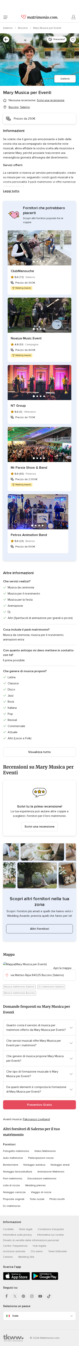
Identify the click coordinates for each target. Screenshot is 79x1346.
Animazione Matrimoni (50, 1171)
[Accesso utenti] (73, 17)
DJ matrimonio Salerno (51, 986)
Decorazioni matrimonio (41, 1178)
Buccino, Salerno (19, 107)
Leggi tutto (11, 191)
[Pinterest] (23, 1296)
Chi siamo (37, 1251)
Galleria (65, 78)
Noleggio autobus (34, 1164)
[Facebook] (6, 1296)
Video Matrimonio (45, 1151)
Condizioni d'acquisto (51, 1229)
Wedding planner (35, 1185)
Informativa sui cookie (50, 1234)
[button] (39, 808)
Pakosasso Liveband (36, 1119)
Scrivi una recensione (39, 826)
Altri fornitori (39, 929)
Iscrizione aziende (14, 1251)
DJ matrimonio (12, 1206)
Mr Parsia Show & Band (29, 467)
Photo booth (57, 1199)
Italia (15, 1315)
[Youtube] (40, 1296)
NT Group (18, 405)
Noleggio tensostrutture (17, 1171)
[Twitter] (15, 1296)
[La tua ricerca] (6, 39)
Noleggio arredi (60, 1164)
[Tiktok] (48, 1296)
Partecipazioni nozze (41, 1158)
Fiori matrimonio (12, 1178)
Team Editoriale (57, 1251)
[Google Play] (44, 1279)
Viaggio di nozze (41, 1192)
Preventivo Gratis (39, 1105)
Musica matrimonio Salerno (19, 986)
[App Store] (16, 1279)
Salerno (8, 28)
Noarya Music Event (26, 338)
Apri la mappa (62, 968)
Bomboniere (10, 1164)
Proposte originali (13, 1199)
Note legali (25, 1229)
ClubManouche (22, 271)
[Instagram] (31, 1296)
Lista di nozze (11, 1185)
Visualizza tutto (39, 752)
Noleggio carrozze (14, 1192)
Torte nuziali (37, 1199)
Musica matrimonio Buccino (19, 993)
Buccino (23, 28)
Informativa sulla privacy (17, 1234)
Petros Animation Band (29, 535)
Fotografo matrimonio (16, 1151)
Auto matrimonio (13, 1158)
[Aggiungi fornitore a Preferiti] (73, 39)
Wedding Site (26, 1256)
